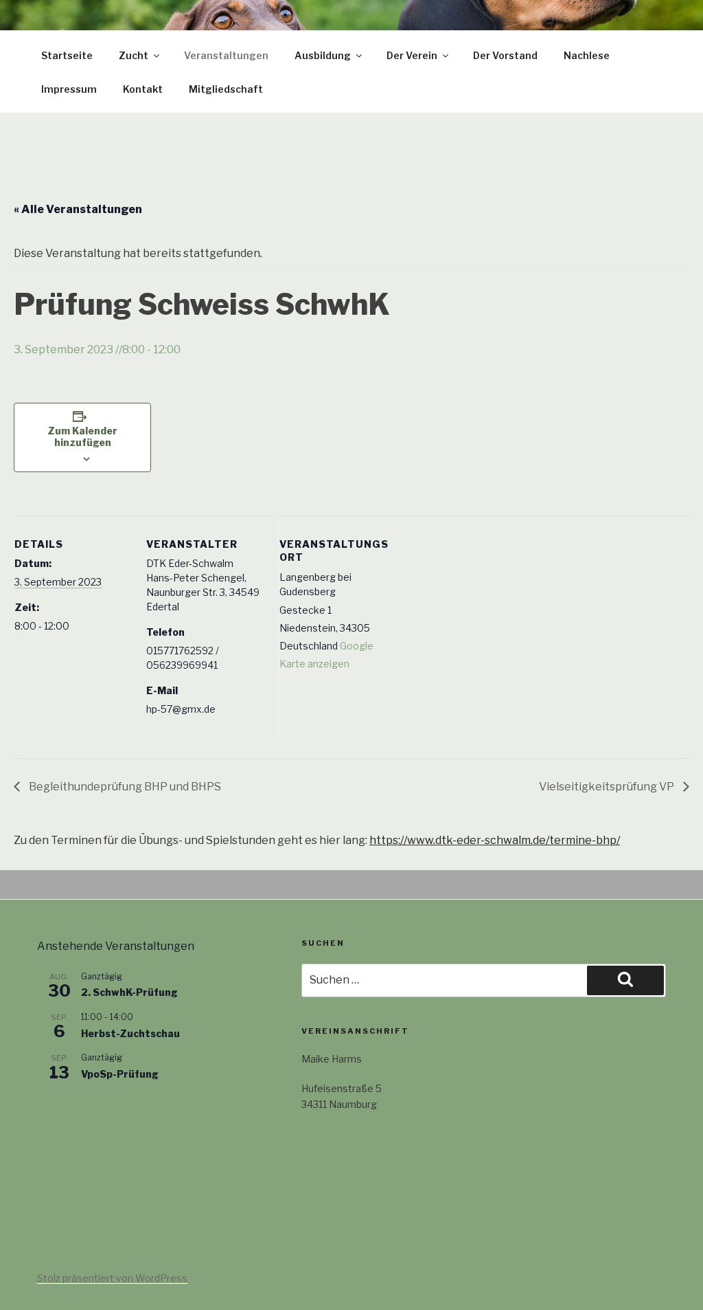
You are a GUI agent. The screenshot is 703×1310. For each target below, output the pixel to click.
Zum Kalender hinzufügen (82, 436)
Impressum (69, 89)
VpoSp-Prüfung (120, 1074)
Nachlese (587, 55)
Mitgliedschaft (226, 89)
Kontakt (143, 89)
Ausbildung (323, 55)
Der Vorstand (505, 55)
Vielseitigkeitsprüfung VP (607, 786)
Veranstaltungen (226, 55)
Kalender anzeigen (80, 1103)
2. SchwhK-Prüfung (129, 992)
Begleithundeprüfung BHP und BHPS (124, 786)
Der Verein (412, 55)
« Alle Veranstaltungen (78, 209)
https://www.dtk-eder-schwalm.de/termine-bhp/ (494, 840)
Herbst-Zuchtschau (130, 1033)
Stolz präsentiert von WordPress (112, 1278)
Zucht (133, 55)
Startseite (67, 55)
